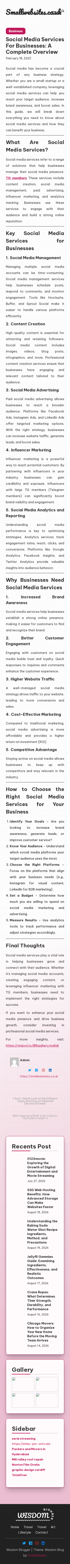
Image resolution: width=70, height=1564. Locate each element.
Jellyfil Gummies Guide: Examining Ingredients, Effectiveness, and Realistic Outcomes (42, 1267)
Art (53, 1527)
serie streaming (23, 1438)
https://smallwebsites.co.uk (39, 1076)
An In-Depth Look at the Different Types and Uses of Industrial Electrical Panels (36, 1101)
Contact (41, 1532)
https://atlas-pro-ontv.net (31, 1444)
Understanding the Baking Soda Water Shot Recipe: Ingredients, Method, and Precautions (42, 1231)
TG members (16, 178)
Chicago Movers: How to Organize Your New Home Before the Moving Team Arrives (42, 1331)
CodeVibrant (37, 1555)
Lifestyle (24, 1532)
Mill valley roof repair (27, 1459)
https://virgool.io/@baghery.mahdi (32, 1045)
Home (15, 1527)
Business (16, 31)
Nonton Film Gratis (26, 1464)
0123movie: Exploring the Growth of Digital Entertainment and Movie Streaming (42, 1167)
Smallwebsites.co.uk (33, 12)
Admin (25, 1060)
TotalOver (19, 1475)
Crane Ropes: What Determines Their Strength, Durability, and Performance (41, 1300)
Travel (28, 1527)
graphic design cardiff (28, 1470)
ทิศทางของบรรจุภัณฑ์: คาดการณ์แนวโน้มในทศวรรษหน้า (35, 1117)
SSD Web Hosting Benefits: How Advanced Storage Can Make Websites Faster (42, 1198)
